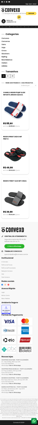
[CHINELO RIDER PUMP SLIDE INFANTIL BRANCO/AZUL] (15, 110)
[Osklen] (32, 27)
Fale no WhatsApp (15, 365)
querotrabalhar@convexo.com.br (16, 254)
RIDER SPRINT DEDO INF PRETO (12, 137)
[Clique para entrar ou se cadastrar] (4, 21)
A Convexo (5, 262)
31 (7, 76)
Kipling (4, 57)
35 (12, 76)
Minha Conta (6, 295)
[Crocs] (17, 27)
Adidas (4, 66)
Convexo (5, 38)
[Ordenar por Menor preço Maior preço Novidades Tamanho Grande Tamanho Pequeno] (27, 85)
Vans (4, 44)
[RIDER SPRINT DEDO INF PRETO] (15, 154)
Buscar (31, 13)
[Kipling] (24, 27)
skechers (5, 53)
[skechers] (21, 27)
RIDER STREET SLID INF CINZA (15, 181)
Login (3, 292)
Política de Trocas (7, 265)
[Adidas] (36, 27)
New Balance (7, 60)
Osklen (4, 63)
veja (3, 47)
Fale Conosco (6, 277)
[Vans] (10, 27)
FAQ (3, 274)
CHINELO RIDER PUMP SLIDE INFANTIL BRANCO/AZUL (14, 93)
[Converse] (6, 27)
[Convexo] (2, 27)
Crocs (4, 50)
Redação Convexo (7, 271)
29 (4, 76)
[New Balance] (28, 27)
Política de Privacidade (9, 268)
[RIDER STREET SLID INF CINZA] (15, 199)
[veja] (13, 27)
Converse (6, 41)
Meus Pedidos (6, 298)
